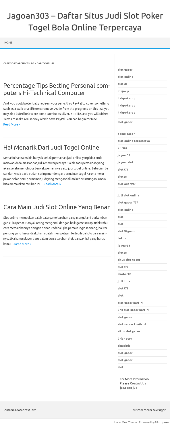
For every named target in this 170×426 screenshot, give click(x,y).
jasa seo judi (129, 388)
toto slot (124, 238)
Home (8, 42)
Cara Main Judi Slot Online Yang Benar (56, 206)
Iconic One (120, 422)
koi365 (122, 148)
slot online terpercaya (134, 140)
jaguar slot (125, 162)
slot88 (122, 83)
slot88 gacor (127, 231)
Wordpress (162, 422)
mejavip (123, 91)
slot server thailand (132, 324)
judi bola (124, 281)
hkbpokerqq (126, 98)
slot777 (123, 169)
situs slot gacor (129, 331)
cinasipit (124, 345)
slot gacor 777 (128, 202)
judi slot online (128, 195)
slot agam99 (126, 183)
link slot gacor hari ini (133, 309)
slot (121, 216)
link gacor (125, 338)
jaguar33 (124, 155)
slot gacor (125, 69)
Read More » (11, 124)
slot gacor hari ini (130, 302)
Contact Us (138, 383)
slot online (125, 76)
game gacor (126, 133)
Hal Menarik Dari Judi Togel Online (51, 147)
